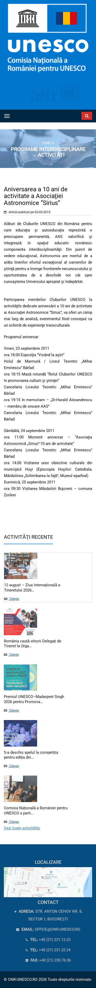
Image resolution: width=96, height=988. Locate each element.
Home (46, 143)
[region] (48, 878)
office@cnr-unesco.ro (57, 929)
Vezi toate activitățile (22, 828)
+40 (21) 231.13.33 (49, 939)
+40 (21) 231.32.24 (49, 950)
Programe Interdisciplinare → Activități (48, 152)
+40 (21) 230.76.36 (50, 960)
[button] (80, 115)
